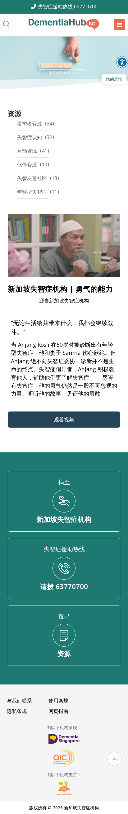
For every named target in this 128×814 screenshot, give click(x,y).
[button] (114, 759)
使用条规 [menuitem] (58, 700)
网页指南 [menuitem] (58, 711)
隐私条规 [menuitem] (17, 711)
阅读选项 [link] (122, 62)
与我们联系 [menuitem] (19, 700)
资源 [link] (14, 113)
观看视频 (64, 419)
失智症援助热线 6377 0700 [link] (67, 6)
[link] (64, 24)
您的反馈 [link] (114, 79)
